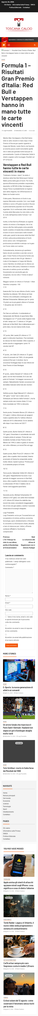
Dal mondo (7, 798)
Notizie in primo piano (10, 960)
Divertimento (7, 919)
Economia (6, 801)
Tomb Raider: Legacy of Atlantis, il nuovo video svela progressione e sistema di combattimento (19, 925)
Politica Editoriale (15, 7)
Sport (3, 59)
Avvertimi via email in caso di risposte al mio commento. (18, 629)
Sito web (8, 610)
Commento (9, 567)
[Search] (34, 45)
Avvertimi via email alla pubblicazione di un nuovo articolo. (18, 638)
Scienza (6, 997)
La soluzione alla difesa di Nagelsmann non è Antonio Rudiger (28, 542)
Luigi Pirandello (8, 130)
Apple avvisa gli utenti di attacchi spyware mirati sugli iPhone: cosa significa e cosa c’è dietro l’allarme (19, 885)
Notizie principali (9, 796)
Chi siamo (7, 4)
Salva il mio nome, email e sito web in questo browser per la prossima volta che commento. (19, 619)
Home (5, 793)
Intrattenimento (8, 812)
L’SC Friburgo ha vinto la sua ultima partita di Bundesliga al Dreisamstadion (10, 542)
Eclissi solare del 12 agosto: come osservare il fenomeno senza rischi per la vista (19, 1003)
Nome (8, 596)
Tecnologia (7, 806)
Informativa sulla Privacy (20, 4)
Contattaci (26, 7)
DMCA (33, 4)
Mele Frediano (19, 693)
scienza (6, 804)
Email (7, 603)
